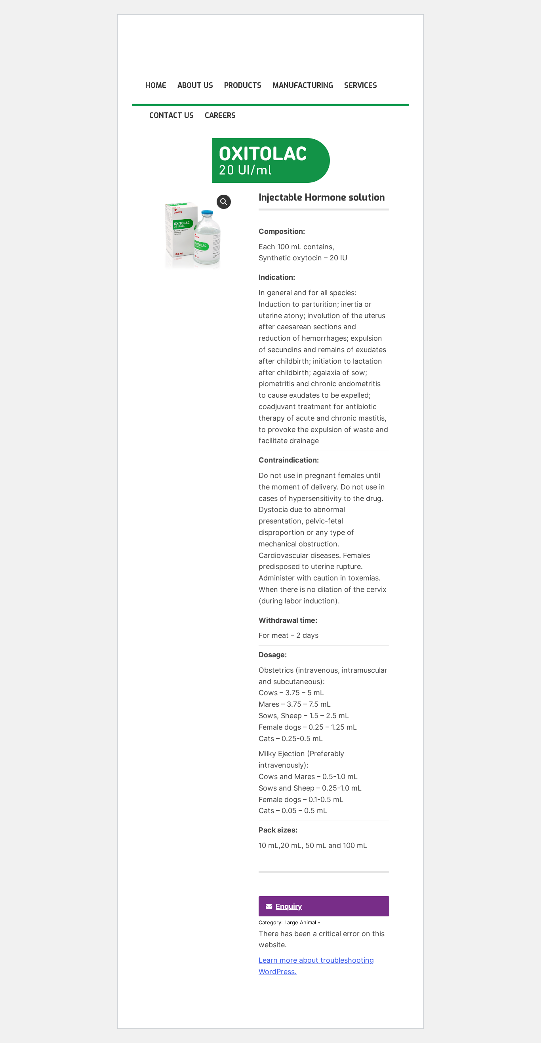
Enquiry (289, 906)
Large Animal (300, 922)
